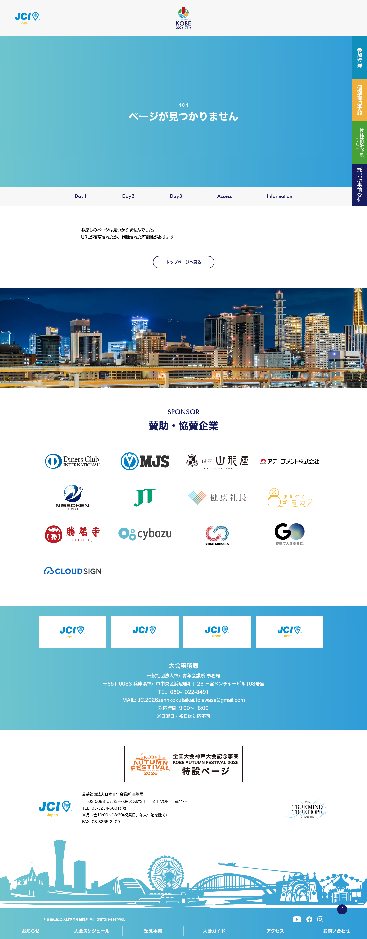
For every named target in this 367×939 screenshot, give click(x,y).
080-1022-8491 (189, 692)
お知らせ (31, 931)
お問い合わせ (336, 931)
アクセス (275, 931)
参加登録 (359, 58)
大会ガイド (214, 931)
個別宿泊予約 (359, 100)
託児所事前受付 (359, 184)
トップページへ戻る (183, 262)
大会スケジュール (92, 931)
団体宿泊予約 (360, 142)
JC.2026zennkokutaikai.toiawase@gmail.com (191, 700)
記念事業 (153, 931)
